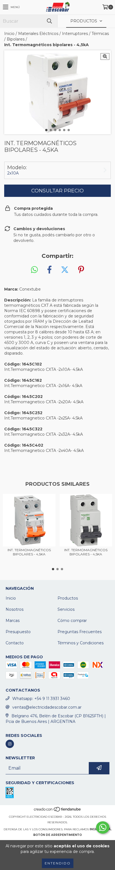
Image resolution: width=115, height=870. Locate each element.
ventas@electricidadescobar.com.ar (47, 707)
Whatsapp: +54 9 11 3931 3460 (41, 698)
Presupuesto (18, 631)
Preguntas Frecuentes (80, 631)
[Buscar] (49, 21)
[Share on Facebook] (49, 269)
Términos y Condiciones (81, 642)
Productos (68, 598)
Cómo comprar (72, 620)
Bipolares (16, 39)
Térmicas (100, 33)
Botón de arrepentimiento (57, 835)
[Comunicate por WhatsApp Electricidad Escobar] (102, 827)
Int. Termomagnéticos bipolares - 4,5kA (29, 552)
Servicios (66, 609)
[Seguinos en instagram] (10, 744)
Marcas (13, 620)
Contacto (15, 642)
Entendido (58, 863)
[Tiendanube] (57, 811)
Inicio (9, 33)
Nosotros (14, 609)
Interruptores (75, 33)
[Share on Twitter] (64, 269)
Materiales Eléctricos (38, 33)
